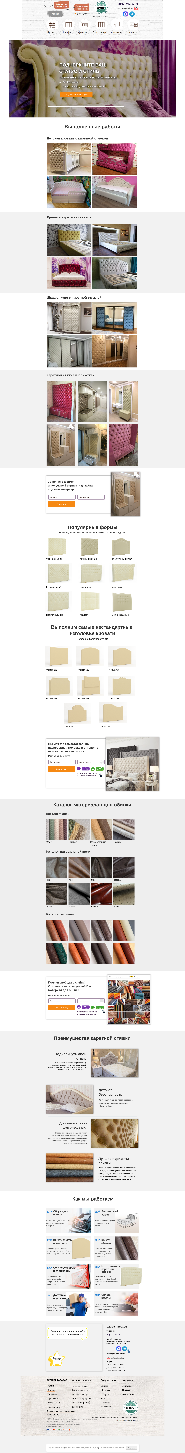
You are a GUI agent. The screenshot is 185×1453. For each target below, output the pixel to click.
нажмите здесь (104, 1448)
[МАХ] (118, 1350)
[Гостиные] (132, 35)
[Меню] (101, 14)
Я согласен (131, 1448)
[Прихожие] (116, 35)
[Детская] (83, 35)
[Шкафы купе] (67, 35)
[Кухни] (51, 35)
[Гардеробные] (100, 35)
